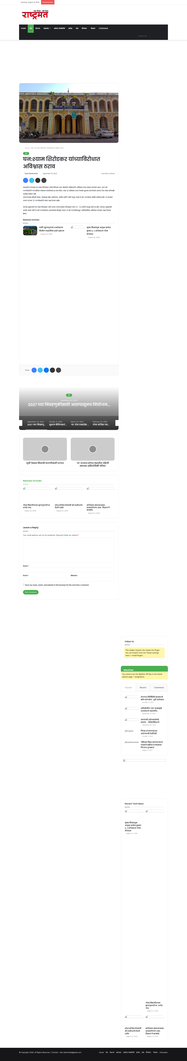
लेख (77, 28)
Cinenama (103, 28)
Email (26, 575)
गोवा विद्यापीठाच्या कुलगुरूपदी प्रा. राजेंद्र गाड (37, 506)
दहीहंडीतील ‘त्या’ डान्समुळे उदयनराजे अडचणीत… (151, 709)
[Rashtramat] (35, 14)
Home (23, 28)
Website (74, 575)
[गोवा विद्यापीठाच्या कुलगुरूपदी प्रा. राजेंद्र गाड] (37, 495)
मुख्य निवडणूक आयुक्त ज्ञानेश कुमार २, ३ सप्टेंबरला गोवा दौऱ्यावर (99, 230)
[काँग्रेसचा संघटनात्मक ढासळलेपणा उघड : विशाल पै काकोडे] (101, 495)
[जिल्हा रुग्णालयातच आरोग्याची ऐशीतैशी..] (132, 734)
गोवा (31, 28)
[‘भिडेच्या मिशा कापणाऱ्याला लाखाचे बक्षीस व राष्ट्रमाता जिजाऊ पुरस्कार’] (132, 745)
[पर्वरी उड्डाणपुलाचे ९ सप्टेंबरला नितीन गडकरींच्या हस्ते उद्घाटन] (30, 230)
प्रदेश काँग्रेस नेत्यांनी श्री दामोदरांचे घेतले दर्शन (68, 506)
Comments (159, 687)
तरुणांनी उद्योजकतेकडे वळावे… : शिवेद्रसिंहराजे (150, 721)
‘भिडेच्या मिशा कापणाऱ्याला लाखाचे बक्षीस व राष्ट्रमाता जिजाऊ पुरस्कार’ (152, 745)
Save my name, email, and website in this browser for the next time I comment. (57, 585)
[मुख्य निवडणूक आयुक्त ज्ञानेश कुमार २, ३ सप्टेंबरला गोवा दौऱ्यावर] (78, 230)
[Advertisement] (93, 61)
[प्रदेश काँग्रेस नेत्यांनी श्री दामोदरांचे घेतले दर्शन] (69, 495)
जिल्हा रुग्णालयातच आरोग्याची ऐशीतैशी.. (149, 732)
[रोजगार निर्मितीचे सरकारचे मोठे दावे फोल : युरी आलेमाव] (132, 700)
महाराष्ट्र (46, 28)
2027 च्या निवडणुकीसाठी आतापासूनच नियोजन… (69, 404)
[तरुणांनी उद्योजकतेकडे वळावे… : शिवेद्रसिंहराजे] (132, 723)
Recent (143, 687)
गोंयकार (93, 28)
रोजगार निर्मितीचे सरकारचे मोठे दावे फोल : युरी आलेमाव (152, 698)
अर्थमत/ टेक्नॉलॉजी (59, 28)
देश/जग (37, 28)
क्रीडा (70, 28)
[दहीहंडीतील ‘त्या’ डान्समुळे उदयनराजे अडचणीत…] (132, 712)
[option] (69, 404)
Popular (128, 687)
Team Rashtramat (31, 173)
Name (26, 566)
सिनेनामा (84, 28)
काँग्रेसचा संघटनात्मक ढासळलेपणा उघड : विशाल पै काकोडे (98, 507)
